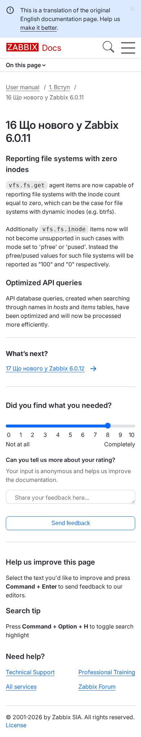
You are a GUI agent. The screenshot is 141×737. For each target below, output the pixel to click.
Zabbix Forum (97, 686)
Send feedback (70, 523)
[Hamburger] (128, 48)
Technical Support (30, 672)
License (16, 725)
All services (21, 686)
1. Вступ (59, 87)
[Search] (108, 48)
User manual (22, 87)
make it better (38, 27)
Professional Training (106, 672)
